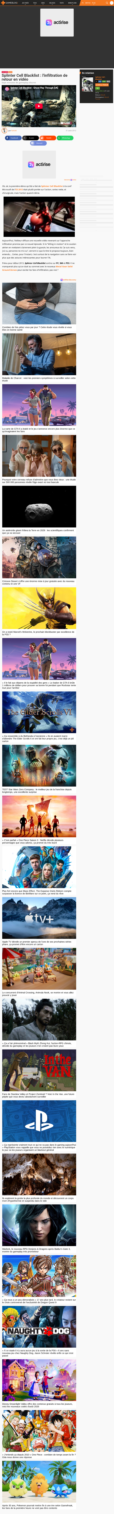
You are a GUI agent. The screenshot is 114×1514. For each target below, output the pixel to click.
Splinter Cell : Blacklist (100, 78)
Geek (43, 3)
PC (83, 3)
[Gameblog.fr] (9, 3)
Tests (62, 3)
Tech (35, 3)
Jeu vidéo (5, 72)
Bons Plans (72, 3)
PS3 (100, 81)
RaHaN (14, 130)
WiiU (108, 81)
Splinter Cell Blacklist (52, 186)
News (10, 72)
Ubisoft (103, 95)
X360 (104, 81)
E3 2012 (19, 189)
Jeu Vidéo (25, 3)
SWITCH (87, 3)
